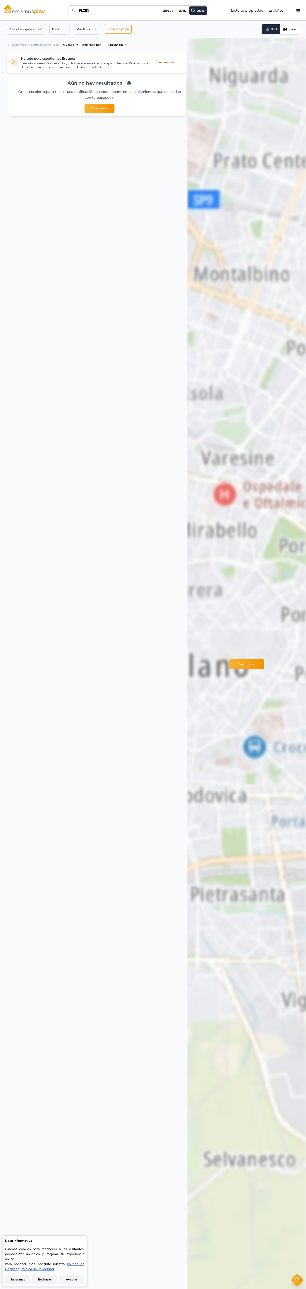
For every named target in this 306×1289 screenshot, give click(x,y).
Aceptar (71, 1279)
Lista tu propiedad (247, 10)
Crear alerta (99, 108)
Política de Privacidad (37, 1269)
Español (276, 10)
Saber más (17, 1279)
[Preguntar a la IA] (297, 1280)
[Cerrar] (179, 58)
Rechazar (44, 1279)
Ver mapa (246, 664)
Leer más (163, 62)
